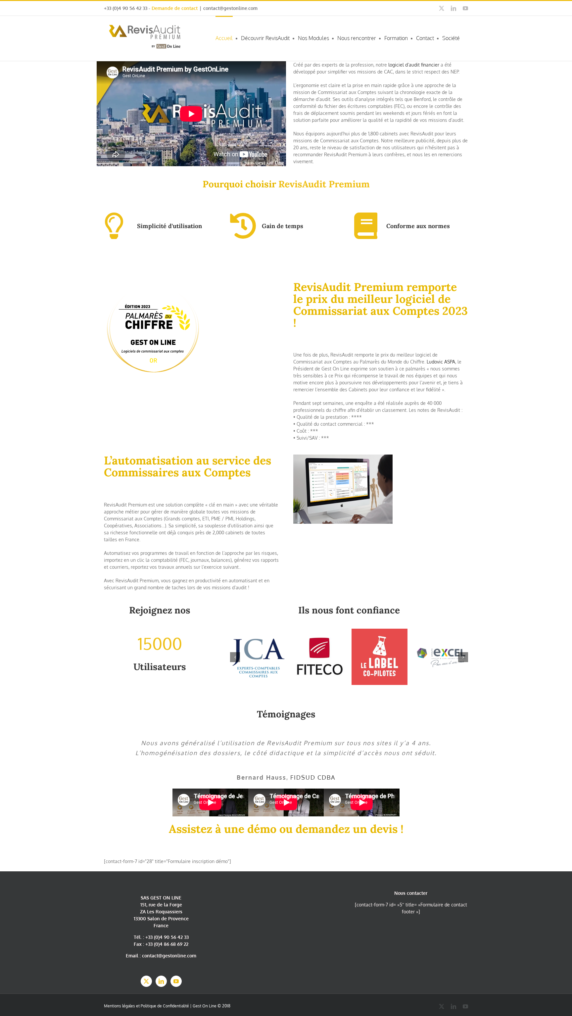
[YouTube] (176, 981)
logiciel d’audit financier (413, 65)
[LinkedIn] (161, 981)
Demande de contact (175, 8)
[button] (235, 657)
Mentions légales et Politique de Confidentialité (146, 1005)
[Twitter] (146, 981)
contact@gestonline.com (230, 8)
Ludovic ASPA (441, 361)
